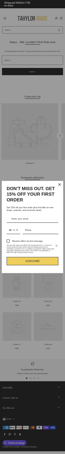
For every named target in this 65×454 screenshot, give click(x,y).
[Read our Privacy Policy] (56, 245)
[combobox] (13, 230)
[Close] (59, 184)
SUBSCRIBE (32, 261)
